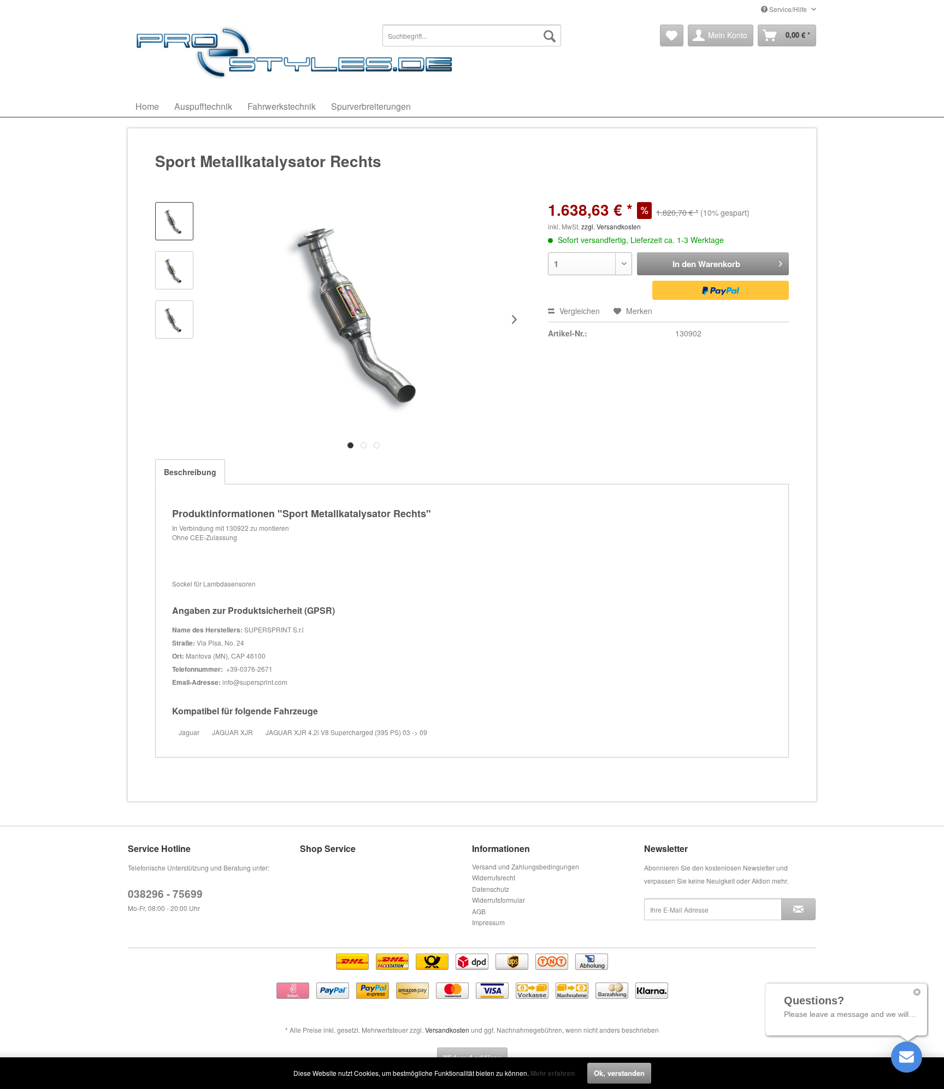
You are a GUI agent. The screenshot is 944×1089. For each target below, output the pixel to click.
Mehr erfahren (552, 1073)
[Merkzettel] (671, 35)
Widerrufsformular (498, 899)
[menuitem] (472, 35)
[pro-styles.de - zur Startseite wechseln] (297, 52)
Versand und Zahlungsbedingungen (525, 866)
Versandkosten (447, 1029)
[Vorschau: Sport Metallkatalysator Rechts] (174, 221)
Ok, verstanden (619, 1073)
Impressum (488, 922)
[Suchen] (549, 35)
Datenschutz (490, 888)
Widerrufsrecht (493, 877)
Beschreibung (190, 471)
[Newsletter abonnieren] (798, 909)
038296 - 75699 (165, 893)
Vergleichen (578, 310)
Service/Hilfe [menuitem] (788, 9)
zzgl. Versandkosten (611, 226)
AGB (479, 911)
